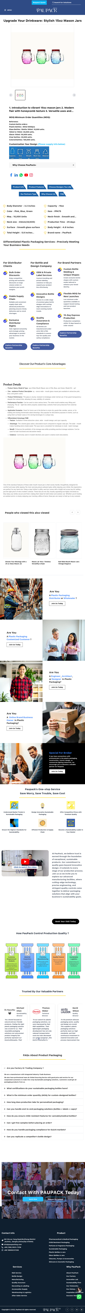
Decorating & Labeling (20, 1286)
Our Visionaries (72, 1286)
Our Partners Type (28, 194)
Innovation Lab (72, 1279)
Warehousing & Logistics (21, 1292)
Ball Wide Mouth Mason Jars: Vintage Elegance (42, 563)
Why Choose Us (48, 194)
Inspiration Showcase (74, 1292)
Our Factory (71, 1276)
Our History (70, 1289)
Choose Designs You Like (60, 187)
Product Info (18, 187)
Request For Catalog (55, 1199)
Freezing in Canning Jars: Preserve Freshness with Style (67, 563)
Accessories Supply (19, 1289)
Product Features (36, 187)
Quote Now (33, 1199)
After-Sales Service (19, 1295)
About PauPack (72, 1273)
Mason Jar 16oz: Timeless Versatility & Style (14, 563)
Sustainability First (73, 1282)
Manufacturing (18, 1279)
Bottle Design (17, 1276)
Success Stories (72, 1295)
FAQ (62, 194)
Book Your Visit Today (65, 921)
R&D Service (16, 1273)
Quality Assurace (18, 1282)
